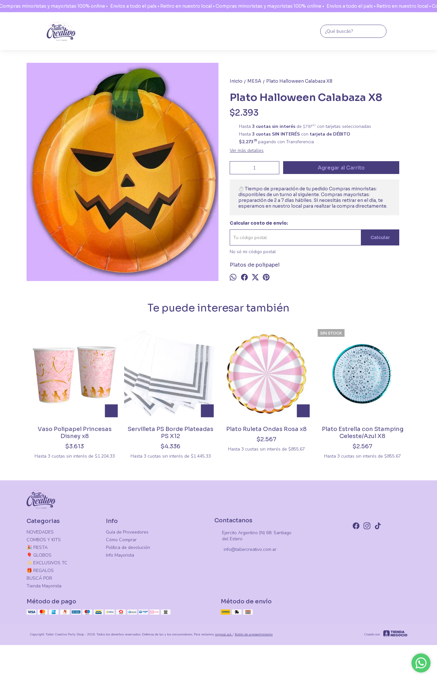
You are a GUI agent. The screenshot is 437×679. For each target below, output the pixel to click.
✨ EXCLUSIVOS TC (47, 563)
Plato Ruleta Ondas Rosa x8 (266, 429)
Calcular (380, 237)
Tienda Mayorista (44, 586)
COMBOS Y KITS (44, 540)
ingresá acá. (224, 634)
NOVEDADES (40, 532)
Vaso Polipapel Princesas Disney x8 (75, 433)
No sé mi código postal (253, 252)
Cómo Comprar (121, 540)
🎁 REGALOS (40, 570)
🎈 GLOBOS (39, 555)
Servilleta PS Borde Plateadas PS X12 (170, 433)
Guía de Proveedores (127, 532)
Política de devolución (128, 547)
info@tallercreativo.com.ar (250, 549)
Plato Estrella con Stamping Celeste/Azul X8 (362, 433)
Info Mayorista (120, 555)
